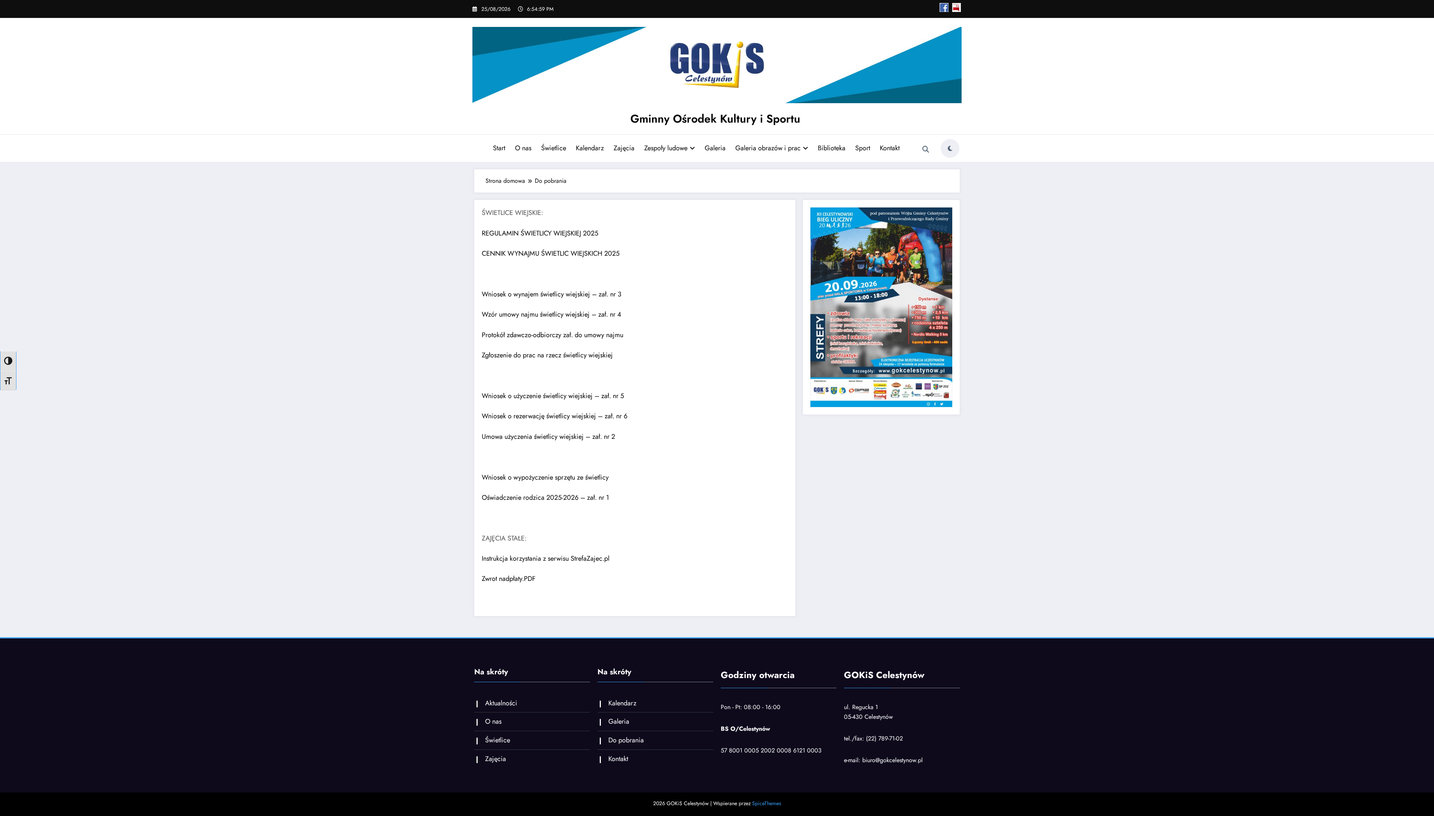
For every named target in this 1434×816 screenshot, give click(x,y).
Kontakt (890, 148)
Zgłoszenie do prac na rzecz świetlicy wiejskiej (547, 355)
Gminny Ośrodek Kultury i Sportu (715, 119)
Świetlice (553, 148)
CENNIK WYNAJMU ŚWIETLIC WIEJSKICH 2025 (551, 253)
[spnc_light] (950, 148)
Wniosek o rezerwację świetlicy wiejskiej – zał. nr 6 (554, 416)
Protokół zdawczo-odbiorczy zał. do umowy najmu (552, 335)
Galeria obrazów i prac (768, 148)
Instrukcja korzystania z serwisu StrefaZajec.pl (545, 558)
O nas (523, 148)
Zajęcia (624, 148)
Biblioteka (831, 148)
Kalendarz (590, 148)
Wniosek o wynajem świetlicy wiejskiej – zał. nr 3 (551, 294)
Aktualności (501, 703)
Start (499, 148)
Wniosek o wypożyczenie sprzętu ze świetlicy (545, 477)
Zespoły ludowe (665, 148)
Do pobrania (626, 740)
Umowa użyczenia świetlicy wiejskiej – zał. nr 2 (548, 436)
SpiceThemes (766, 803)
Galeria (715, 148)
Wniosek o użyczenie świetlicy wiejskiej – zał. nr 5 (553, 396)
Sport (862, 148)
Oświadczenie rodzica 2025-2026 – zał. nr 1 (545, 497)
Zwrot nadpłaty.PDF (509, 578)
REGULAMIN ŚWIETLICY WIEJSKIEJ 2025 (540, 233)
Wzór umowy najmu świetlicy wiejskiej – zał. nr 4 (551, 314)
